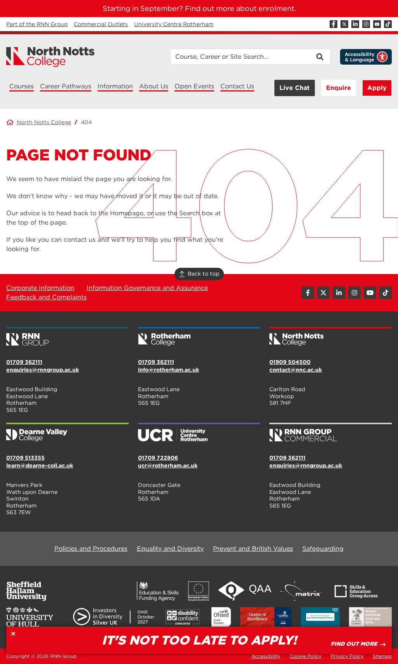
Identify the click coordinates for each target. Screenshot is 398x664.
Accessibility (265, 656)
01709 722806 (158, 458)
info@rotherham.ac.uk (168, 370)
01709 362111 (24, 362)
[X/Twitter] (344, 24)
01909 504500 (290, 362)
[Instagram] (366, 24)
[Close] (13, 634)
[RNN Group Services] (330, 432)
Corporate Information (40, 288)
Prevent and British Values (253, 548)
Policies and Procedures (90, 548)
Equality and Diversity (170, 548)
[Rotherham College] (199, 337)
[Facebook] (333, 24)
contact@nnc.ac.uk (295, 370)
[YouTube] (377, 24)
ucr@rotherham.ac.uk (167, 465)
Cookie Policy (305, 656)
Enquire (338, 87)
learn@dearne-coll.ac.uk (39, 465)
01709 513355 (25, 458)
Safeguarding (323, 548)
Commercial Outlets (101, 24)
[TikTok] (388, 24)
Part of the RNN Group (37, 24)
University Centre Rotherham (173, 24)
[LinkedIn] (355, 24)
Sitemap (382, 656)
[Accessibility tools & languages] (366, 57)
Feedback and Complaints (46, 297)
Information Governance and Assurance (147, 288)
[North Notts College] (50, 57)
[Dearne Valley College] (67, 432)
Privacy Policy (347, 656)
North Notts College (44, 122)
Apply (377, 87)
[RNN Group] (67, 337)
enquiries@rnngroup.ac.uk (42, 370)
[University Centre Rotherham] (199, 432)
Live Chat (294, 87)
